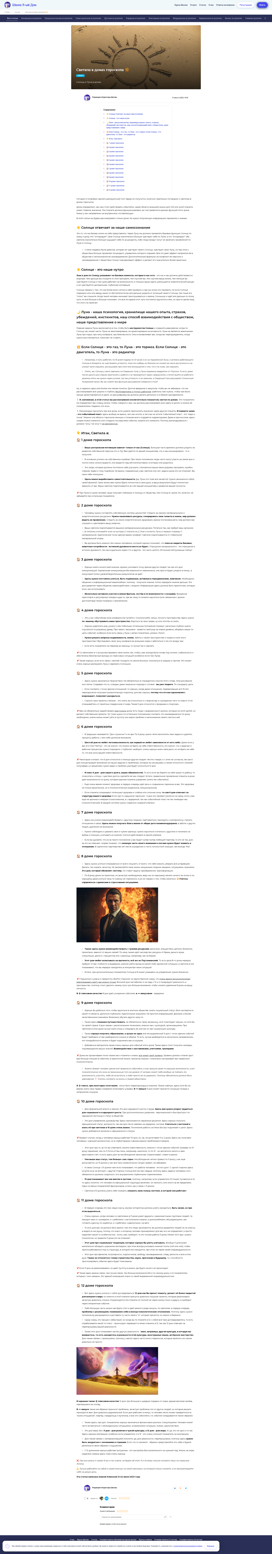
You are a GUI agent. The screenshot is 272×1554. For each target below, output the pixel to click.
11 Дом (7, 12)
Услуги (193, 5)
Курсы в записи (145, 1540)
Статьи (202, 5)
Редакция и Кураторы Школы (104, 97)
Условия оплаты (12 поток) (191, 1540)
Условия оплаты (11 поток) (165, 1540)
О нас (211, 5)
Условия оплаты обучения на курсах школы (118, 1540)
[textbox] (134, 1517)
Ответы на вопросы (225, 5)
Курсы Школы (181, 5)
